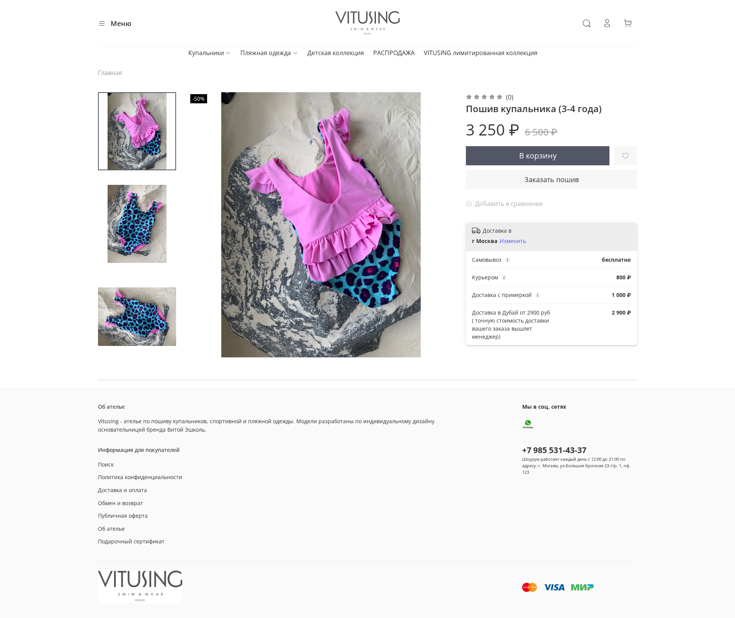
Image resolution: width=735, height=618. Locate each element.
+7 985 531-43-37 (554, 450)
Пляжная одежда (265, 53)
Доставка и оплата (122, 490)
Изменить (513, 241)
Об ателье (111, 528)
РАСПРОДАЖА (394, 53)
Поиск (106, 464)
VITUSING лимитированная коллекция (480, 53)
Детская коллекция (335, 53)
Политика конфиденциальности (140, 477)
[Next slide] (438, 224)
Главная (110, 72)
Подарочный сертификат (131, 541)
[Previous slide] (203, 224)
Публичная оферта (123, 515)
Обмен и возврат (120, 503)
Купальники (206, 53)
